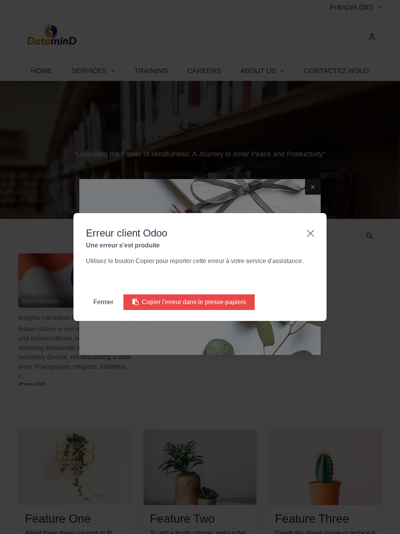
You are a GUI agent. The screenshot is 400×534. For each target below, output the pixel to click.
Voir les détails (115, 279)
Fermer (103, 302)
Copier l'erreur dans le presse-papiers (194, 302)
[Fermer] (310, 233)
